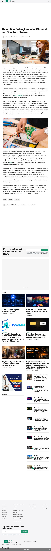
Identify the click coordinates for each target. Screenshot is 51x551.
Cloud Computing (45, 506)
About (3, 544)
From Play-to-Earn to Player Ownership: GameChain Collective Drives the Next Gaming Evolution (41, 389)
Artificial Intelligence (18, 503)
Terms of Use (29, 254)
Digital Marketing (17, 520)
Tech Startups (4, 514)
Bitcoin (14, 508)
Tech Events (4, 506)
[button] (2, 1)
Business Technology (17, 514)
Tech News (4, 510)
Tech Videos (4, 518)
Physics (5, 199)
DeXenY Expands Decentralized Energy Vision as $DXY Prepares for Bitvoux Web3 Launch (41, 410)
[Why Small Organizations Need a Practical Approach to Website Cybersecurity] (13, 352)
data (10, 162)
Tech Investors (5, 508)
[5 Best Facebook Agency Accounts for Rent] (13, 300)
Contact (19, 544)
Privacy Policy (42, 253)
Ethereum (15, 512)
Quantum (10, 199)
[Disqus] (25, 225)
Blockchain (15, 506)
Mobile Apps (44, 508)
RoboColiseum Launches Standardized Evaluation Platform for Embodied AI (41, 419)
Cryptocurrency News (18, 510)
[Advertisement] (26, 13)
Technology (4, 26)
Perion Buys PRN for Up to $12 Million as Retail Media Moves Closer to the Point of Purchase (41, 439)
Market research (33, 506)
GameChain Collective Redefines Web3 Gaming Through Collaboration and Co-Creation (41, 399)
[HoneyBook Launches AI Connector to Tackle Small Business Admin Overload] (37, 324)
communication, (18, 95)
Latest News (32, 503)
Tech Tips (4, 516)
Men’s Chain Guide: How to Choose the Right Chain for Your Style (41, 448)
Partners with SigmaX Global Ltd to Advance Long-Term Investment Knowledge (40, 428)
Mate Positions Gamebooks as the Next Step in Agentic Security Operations (41, 468)
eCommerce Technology (18, 518)
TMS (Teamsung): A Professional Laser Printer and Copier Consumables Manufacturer (41, 457)
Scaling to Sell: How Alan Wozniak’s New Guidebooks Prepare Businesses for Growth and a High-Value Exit (41, 377)
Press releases (33, 508)
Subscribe (44, 249)
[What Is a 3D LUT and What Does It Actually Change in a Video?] (37, 300)
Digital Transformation (18, 516)
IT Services (44, 503)
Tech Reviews (4, 512)
